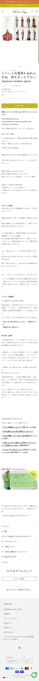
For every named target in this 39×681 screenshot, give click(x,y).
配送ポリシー (8, 623)
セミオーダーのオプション (13, 449)
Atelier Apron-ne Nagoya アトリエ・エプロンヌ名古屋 (19, 675)
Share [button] (6, 562)
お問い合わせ (8, 632)
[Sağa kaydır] (24, 66)
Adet (3, 95)
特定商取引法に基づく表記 (13, 609)
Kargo (9, 91)
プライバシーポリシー (11, 618)
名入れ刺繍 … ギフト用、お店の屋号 (17, 436)
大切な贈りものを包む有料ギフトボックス (18, 431)
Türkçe (26, 661)
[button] (2, 11)
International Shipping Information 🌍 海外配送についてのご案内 (19, 638)
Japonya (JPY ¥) (12, 661)
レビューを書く (19, 579)
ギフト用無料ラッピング (12, 427)
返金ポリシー (8, 628)
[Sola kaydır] (14, 66)
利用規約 (7, 614)
